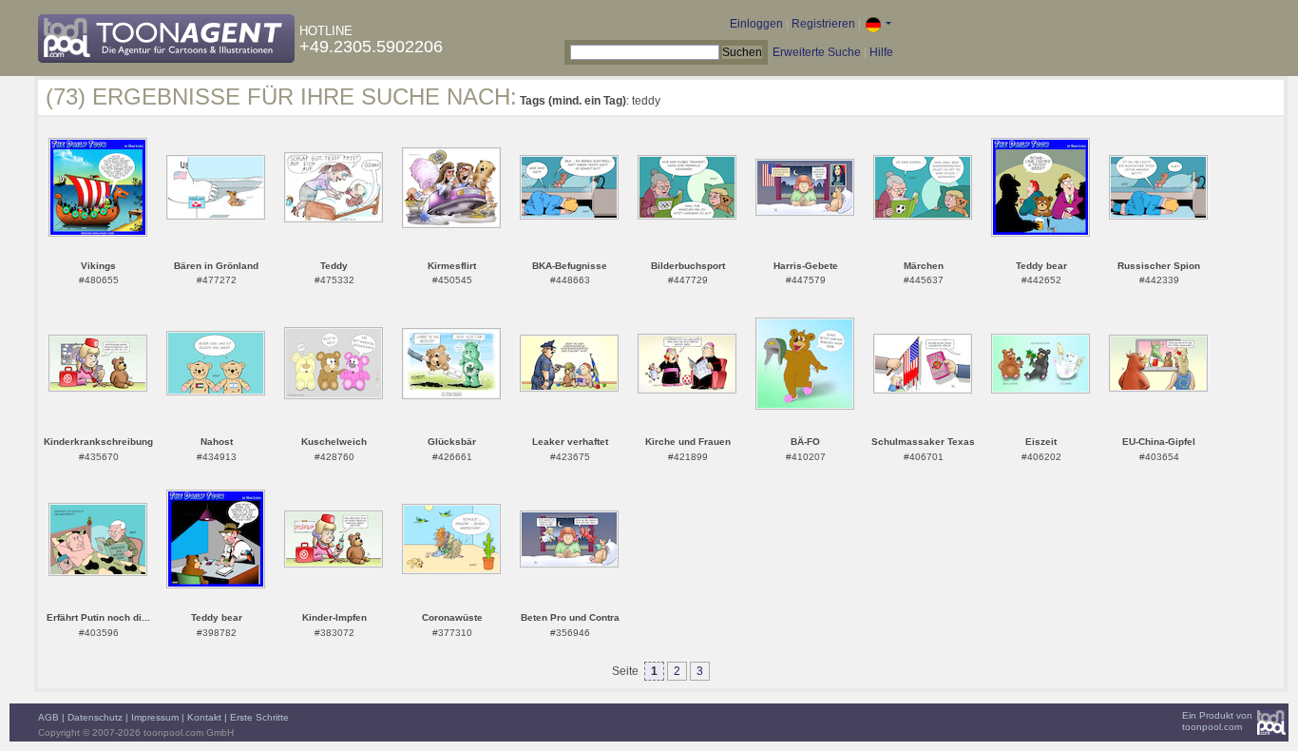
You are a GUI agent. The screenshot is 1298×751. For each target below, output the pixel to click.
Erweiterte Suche (817, 52)
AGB (48, 717)
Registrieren (823, 23)
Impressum (155, 717)
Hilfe (881, 52)
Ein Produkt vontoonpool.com (1217, 721)
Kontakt (204, 717)
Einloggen (756, 23)
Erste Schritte (259, 717)
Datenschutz (95, 717)
